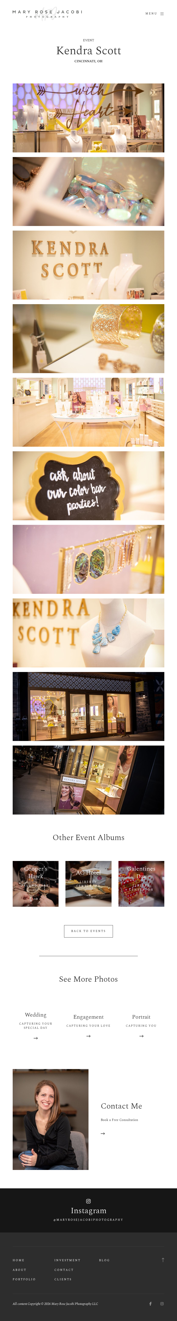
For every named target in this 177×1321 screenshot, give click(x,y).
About (20, 1270)
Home (19, 1260)
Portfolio (24, 1279)
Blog (104, 1260)
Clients (63, 1279)
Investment (67, 1260)
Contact (64, 1270)
